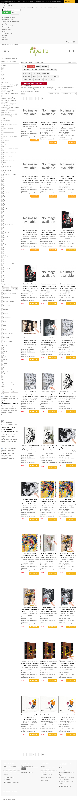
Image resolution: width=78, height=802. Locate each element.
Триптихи (5, 376)
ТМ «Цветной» (6, 342)
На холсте (26, 73)
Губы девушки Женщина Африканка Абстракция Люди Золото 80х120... (67, 555)
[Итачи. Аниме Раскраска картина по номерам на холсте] (67, 220)
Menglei (4, 309)
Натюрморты (6, 208)
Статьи (4, 37)
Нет (3, 79)
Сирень (4, 252)
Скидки (31, 66)
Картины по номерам (10, 766)
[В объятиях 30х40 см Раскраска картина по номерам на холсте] (48, 327)
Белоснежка (5, 297)
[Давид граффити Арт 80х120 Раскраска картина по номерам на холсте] (67, 597)
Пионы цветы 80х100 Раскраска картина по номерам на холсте (29, 394)
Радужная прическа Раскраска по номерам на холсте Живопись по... (48, 502)
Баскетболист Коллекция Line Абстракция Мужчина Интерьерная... (30, 717)
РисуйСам (5, 338)
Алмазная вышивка (9, 769)
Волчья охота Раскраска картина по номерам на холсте (48, 178)
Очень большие (6, 372)
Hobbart (4, 313)
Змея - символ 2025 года (9, 149)
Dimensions (5, 305)
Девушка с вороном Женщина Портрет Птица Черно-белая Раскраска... (48, 448)
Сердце (60, 89)
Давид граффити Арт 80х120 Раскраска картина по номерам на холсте (67, 609)
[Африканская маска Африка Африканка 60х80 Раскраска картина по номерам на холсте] (48, 650)
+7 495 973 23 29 (7, 6)
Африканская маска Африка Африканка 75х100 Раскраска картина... (30, 663)
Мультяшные (6, 204)
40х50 (4, 364)
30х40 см (5, 352)
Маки (3, 188)
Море (31, 89)
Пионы (4, 228)
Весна (43, 87)
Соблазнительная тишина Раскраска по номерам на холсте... (48, 286)
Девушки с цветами (51, 87)
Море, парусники (7, 192)
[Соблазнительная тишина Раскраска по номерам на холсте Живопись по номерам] (48, 273)
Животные (5, 141)
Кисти (52, 79)
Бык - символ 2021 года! (9, 125)
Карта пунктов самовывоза (10, 44)
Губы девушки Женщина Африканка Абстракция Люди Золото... (30, 609)
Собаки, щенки (6, 256)
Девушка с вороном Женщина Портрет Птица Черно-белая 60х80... (30, 448)
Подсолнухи (5, 232)
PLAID (4, 330)
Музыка (4, 196)
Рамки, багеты (28, 79)
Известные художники (8, 153)
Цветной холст (6, 272)
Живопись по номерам (8, 293)
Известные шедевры (63, 87)
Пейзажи (40, 89)
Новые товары (45, 769)
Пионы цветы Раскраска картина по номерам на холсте (48, 394)
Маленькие (5, 348)
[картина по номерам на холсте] (30, 112)
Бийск (6, 7)
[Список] (24, 93)
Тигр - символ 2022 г (8, 264)
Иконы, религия (6, 157)
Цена (38, 66)
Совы (3, 260)
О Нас (4, 31)
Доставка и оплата (7, 33)
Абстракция (5, 121)
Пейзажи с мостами (8, 220)
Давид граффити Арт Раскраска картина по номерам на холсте (48, 609)
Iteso (3, 321)
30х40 (4, 360)
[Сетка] (22, 93)
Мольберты (39, 79)
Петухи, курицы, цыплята (9, 224)
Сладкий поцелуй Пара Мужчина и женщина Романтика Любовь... (66, 448)
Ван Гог (39, 87)
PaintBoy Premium (7, 301)
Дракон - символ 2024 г (9, 137)
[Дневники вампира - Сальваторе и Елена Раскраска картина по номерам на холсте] (30, 327)
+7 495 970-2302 (69, 777)
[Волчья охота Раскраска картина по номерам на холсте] (48, 166)
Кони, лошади (6, 167)
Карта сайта (44, 780)
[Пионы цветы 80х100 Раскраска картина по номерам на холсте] (30, 381)
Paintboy (42, 70)
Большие (5, 368)
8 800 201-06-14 (6, 4)
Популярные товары (47, 772)
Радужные (5, 244)
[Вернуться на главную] (2, 59)
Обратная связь (7, 29)
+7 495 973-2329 (64, 779)
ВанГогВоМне (6, 317)
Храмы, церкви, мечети (9, 268)
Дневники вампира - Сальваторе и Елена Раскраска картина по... (30, 340)
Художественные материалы (9, 778)
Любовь (27, 89)
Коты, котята (6, 171)
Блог (2, 393)
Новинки (45, 66)
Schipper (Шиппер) (7, 334)
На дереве (45, 73)
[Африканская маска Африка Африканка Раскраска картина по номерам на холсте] (67, 650)
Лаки (46, 79)
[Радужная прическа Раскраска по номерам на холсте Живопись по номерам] (48, 489)
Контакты (5, 39)
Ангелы (30, 87)
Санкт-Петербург (52, 89)
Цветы (4, 276)
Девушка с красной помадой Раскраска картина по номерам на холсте (48, 125)
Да (3, 68)
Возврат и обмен (46, 777)
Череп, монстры (7, 280)
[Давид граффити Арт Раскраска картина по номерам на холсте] (48, 597)
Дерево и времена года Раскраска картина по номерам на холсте (29, 232)
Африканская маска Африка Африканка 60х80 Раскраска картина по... (48, 663)
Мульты (4, 200)
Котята (23, 89)
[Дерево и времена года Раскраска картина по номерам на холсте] (30, 220)
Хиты (24, 66)
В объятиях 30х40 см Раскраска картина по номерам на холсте (48, 340)
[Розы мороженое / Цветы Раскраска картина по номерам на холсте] (48, 543)
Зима (3, 145)
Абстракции (24, 87)
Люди (4, 184)
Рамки (6, 774)
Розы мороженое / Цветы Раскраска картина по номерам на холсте (48, 555)
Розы (3, 248)
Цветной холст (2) (6, 115)
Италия (71, 87)
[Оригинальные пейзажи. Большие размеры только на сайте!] (10, 398)
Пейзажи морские (7, 216)
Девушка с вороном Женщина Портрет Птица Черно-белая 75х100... (67, 394)
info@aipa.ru (67, 786)
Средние (4, 356)
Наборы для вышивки (10, 772)
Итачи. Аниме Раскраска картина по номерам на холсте (66, 232)
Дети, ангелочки (7, 129)
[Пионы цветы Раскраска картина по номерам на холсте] (48, 381)
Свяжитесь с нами (46, 774)
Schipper (26, 70)
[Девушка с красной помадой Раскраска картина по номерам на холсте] (48, 112)
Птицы (4, 240)
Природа (4, 236)
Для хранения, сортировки (11, 782)
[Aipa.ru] (39, 51)
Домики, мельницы (7, 133)
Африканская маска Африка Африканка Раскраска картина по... (67, 663)
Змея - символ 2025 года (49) (9, 85)
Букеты (34, 87)
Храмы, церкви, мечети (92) (9, 114)
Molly (3, 325)
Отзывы (4, 35)
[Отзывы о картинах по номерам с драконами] (10, 449)
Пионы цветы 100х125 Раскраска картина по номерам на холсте (67, 340)
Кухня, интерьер (7, 180)
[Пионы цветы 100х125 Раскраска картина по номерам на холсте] (67, 327)
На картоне (36, 73)
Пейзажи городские (7, 212)
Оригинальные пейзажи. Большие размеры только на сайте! (9, 403)
